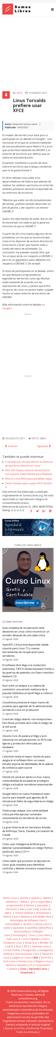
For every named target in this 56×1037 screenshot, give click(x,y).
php (37, 909)
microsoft (11, 909)
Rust (45, 939)
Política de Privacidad (39, 1028)
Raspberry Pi (24, 965)
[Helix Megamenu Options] (52, 9)
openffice (32, 927)
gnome (24, 898)
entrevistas (42, 913)
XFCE (19, 93)
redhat (23, 901)
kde (22, 909)
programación (15, 905)
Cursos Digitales (30, 939)
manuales (42, 905)
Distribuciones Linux (27, 954)
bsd (16, 916)
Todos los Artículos (27, 1032)
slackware (18, 927)
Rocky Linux (10, 898)
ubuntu (27, 924)
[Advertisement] (28, 46)
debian (46, 898)
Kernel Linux (25, 961)
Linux (31, 935)
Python (30, 905)
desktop (25, 916)
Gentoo (10, 965)
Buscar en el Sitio (15, 1028)
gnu (32, 901)
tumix (6, 927)
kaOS (10, 946)
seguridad (44, 901)
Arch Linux (9, 961)
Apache (35, 898)
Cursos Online (11, 950)
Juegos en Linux (21, 957)
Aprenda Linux (40, 946)
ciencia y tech (42, 924)
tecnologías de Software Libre (27, 920)
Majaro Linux (43, 961)
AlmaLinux (31, 942)
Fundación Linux (12, 942)
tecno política (22, 931)
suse (29, 909)
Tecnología (18, 935)
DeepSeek (27, 972)
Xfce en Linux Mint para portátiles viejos (28, 478)
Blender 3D (46, 942)
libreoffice (45, 927)
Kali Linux (12, 939)
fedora (7, 916)
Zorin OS (46, 957)
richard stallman (24, 913)
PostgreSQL (30, 950)
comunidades (12, 924)
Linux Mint (43, 935)
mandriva (10, 901)
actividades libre (42, 916)
